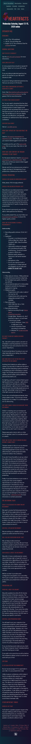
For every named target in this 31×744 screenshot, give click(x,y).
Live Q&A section (12, 127)
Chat (18, 9)
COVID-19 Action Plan (22, 729)
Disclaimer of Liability (18, 727)
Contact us (6, 725)
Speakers (8, 6)
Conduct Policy (15, 725)
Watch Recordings (8, 3)
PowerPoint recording (14, 314)
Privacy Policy (24, 725)
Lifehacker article (16, 495)
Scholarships (21, 6)
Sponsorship (10, 9)
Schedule (14, 6)
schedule (7, 45)
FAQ (15, 9)
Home (22, 9)
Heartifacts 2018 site (15, 730)
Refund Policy (7, 727)
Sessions (25, 3)
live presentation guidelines (10, 217)
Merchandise (18, 3)
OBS (27, 322)
